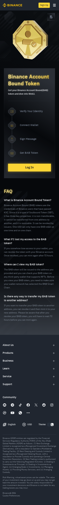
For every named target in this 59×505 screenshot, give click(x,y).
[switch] (50, 424)
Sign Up (44, 5)
